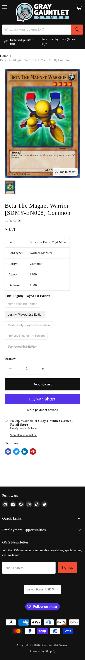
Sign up (67, 567)
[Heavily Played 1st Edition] (27, 340)
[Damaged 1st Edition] (23, 351)
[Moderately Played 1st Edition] (29, 330)
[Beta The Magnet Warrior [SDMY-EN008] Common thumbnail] (10, 188)
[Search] (77, 30)
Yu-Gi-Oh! (15, 220)
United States (40, 589)
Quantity (10, 358)
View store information (23, 435)
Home (4, 56)
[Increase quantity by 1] (42, 369)
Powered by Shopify (42, 651)
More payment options (42, 410)
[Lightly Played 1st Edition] (26, 319)
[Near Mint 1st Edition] (23, 308)
